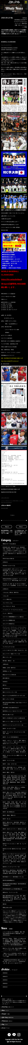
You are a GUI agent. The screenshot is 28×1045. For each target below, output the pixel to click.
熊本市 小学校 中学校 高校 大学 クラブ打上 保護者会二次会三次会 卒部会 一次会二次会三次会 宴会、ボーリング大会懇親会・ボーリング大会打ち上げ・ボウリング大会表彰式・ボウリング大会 (14, 805)
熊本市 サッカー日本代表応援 (10, 737)
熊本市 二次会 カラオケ (9, 764)
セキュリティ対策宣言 (8, 623)
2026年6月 (5, 980)
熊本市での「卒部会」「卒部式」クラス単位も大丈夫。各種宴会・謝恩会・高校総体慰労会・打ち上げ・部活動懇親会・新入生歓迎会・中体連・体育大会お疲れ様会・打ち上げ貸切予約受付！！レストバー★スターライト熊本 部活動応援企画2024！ (14, 941)
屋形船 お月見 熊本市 (9, 667)
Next (21, 526)
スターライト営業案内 (9, 620)
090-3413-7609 (4, 508)
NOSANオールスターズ (9, 565)
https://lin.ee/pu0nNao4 (6, 45)
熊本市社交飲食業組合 (8, 880)
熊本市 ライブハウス (8, 760)
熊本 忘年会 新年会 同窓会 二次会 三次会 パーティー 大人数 (15, 703)
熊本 (4, 685)
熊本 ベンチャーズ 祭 (8, 699)
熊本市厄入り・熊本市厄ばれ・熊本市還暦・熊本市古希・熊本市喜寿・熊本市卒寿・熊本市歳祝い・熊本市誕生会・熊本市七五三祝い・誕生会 (14, 872)
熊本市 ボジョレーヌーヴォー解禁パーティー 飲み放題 (14, 756)
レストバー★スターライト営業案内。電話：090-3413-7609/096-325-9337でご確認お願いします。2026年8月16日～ (14, 933)
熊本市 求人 (6, 818)
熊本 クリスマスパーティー (10, 692)
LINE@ (5, 562)
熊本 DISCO (6, 688)
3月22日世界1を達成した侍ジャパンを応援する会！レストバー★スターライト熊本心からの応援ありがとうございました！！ (13, 31)
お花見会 (5, 589)
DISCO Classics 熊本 (8, 558)
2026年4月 (5, 987)
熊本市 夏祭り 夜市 (8, 772)
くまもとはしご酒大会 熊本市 (10, 592)
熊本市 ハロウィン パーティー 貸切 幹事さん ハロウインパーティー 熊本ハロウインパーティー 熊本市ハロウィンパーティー (15, 742)
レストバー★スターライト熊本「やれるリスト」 (14, 650)
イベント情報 (7, 599)
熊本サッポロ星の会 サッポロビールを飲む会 (14, 718)
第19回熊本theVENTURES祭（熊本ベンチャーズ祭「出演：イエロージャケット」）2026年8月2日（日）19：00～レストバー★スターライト (14, 961)
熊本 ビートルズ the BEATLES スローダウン (14, 695)
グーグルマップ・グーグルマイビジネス (12, 609)
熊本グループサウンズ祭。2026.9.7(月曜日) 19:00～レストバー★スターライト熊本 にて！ (14, 949)
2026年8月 (5, 973)
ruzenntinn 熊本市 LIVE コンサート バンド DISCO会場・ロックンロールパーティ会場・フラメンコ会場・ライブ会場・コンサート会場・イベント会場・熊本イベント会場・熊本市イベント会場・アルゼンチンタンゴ (14, 572)
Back (7, 526)
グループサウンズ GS (9, 606)
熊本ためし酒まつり (8, 714)
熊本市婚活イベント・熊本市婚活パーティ (13, 876)
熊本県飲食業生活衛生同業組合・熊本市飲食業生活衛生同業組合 (14, 884)
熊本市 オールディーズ (9, 728)
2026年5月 (5, 983)
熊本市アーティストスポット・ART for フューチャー (14, 844)
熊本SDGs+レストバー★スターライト (12, 711)
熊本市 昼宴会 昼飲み (9, 815)
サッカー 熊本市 (7, 613)
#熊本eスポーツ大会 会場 (9, 543)
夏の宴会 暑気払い (8, 660)
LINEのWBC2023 (5, 497)
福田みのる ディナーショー (10, 892)
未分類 (5, 681)
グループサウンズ (7, 602)
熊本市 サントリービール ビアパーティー (13, 725)
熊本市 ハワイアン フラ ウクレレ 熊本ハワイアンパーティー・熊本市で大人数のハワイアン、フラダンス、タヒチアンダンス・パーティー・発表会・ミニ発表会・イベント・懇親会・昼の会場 (14, 749)
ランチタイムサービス (8, 646)
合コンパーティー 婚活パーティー (11, 653)
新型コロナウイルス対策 (9, 674)
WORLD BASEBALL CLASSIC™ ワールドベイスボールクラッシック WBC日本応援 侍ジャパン (21, 21)
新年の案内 (6, 678)
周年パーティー (7, 657)
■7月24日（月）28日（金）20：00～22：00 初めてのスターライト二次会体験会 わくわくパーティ (15, 584)
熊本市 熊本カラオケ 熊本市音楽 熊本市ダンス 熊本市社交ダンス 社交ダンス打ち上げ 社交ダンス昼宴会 (15, 824)
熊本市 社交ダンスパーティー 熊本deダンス (14, 829)
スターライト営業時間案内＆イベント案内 (13, 616)
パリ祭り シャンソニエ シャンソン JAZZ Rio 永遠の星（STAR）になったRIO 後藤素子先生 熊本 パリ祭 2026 (15, 642)
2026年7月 (5, 976)
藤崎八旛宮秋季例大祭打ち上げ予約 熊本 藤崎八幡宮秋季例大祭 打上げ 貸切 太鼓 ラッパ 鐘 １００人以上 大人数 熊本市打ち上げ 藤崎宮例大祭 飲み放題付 (14, 898)
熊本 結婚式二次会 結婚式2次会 (11, 707)
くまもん (5, 596)
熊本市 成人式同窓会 (8, 811)
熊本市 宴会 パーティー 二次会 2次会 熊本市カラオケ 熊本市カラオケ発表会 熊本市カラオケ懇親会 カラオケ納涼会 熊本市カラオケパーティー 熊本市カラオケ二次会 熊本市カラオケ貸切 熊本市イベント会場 (14, 795)
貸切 (4, 904)
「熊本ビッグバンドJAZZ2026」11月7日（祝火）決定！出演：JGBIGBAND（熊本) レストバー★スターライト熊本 (14, 955)
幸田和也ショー (7, 671)
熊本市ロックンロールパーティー (11, 866)
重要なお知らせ (7, 907)
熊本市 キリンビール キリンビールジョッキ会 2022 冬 (14, 732)
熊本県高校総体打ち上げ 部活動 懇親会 (12, 889)
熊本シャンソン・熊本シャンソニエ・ (12, 721)
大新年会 (5, 664)
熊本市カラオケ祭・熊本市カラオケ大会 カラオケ (14, 849)
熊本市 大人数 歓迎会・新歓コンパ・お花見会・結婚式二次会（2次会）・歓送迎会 (14, 788)
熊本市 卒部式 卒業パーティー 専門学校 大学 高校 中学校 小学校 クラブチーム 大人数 (14, 768)
